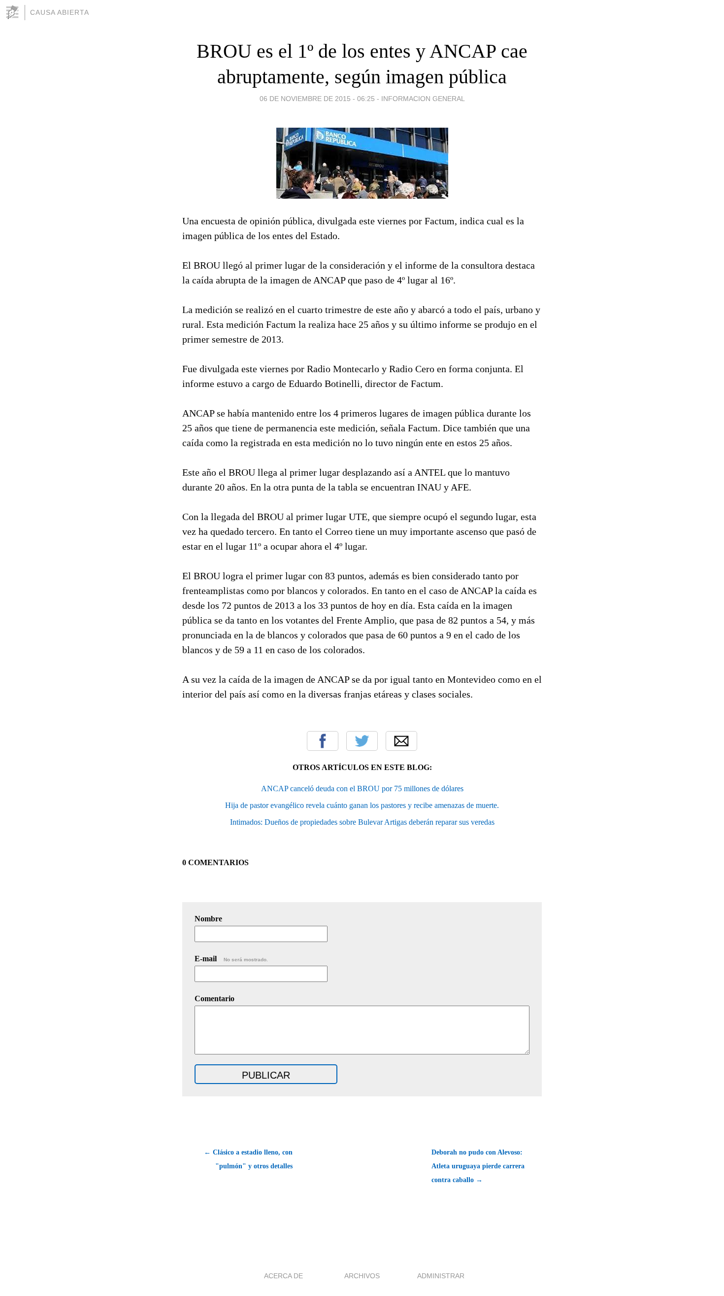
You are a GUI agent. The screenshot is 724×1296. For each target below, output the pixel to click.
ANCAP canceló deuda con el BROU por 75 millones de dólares (362, 788)
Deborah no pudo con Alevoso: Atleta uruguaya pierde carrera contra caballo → (478, 1166)
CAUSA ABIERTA (59, 12)
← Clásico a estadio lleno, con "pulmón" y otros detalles (248, 1159)
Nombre (208, 918)
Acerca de (283, 1276)
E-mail (231, 958)
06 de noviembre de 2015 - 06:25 (317, 99)
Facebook (322, 741)
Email (401, 741)
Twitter (362, 741)
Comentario (214, 998)
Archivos (362, 1276)
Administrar (440, 1276)
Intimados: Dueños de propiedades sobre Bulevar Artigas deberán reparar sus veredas (362, 822)
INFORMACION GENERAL (423, 99)
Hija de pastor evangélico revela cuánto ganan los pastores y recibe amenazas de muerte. (362, 805)
